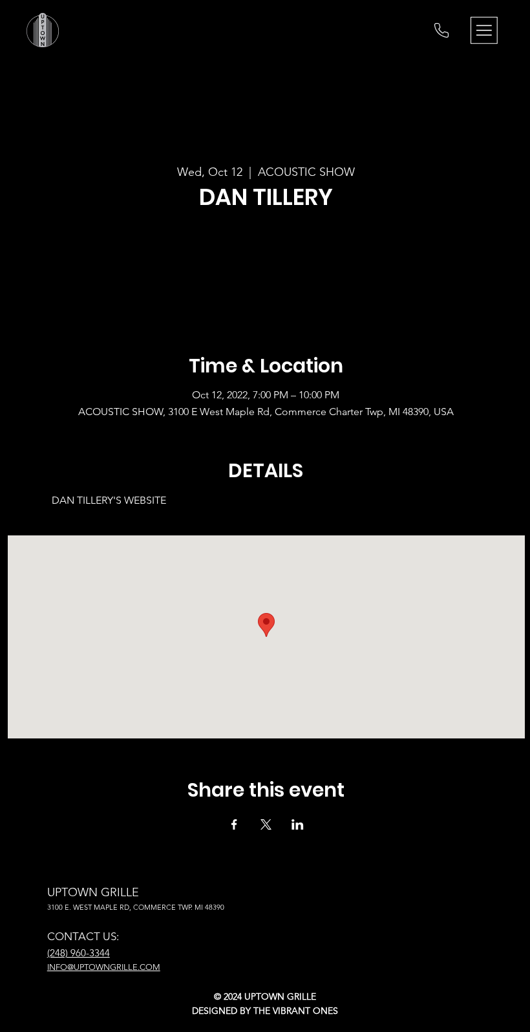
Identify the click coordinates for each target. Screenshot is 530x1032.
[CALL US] (441, 30)
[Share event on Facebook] (234, 824)
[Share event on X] (266, 824)
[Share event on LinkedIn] (298, 824)
